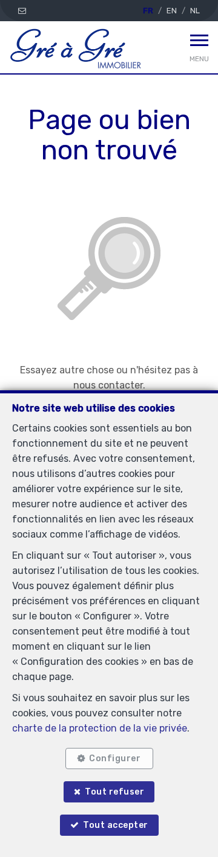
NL (195, 10)
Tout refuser (114, 792)
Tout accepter (115, 825)
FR (148, 10)
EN (172, 10)
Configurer (114, 758)
